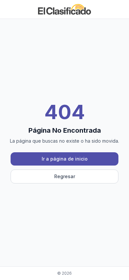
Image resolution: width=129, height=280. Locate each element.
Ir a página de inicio (65, 159)
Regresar (64, 176)
